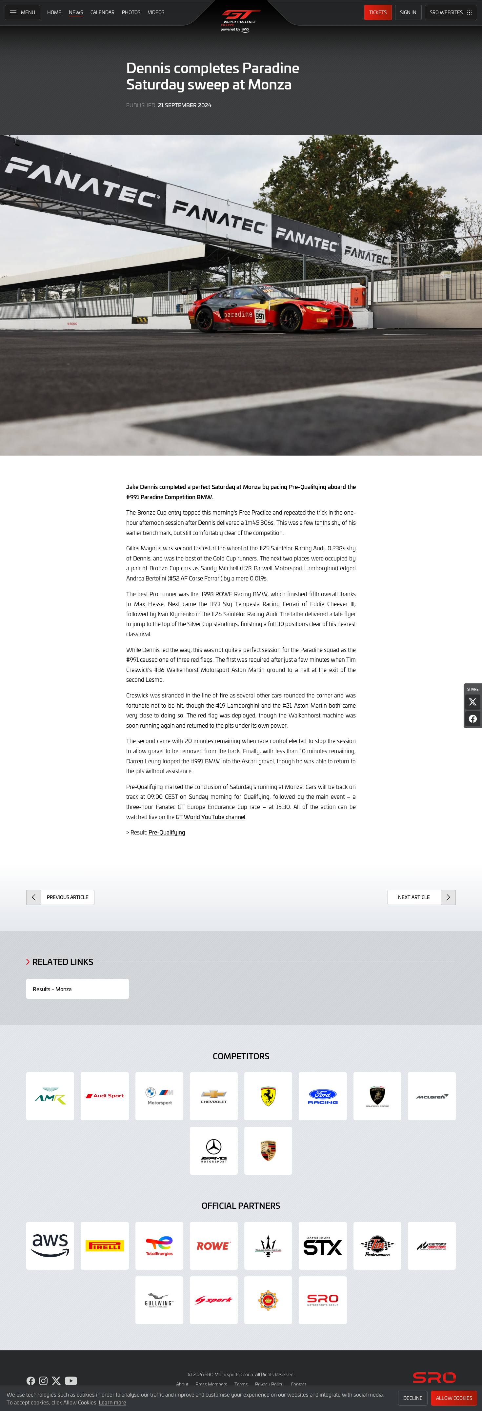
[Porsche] (268, 1151)
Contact (298, 1384)
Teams (241, 1384)
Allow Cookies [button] (454, 1398)
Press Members (211, 1384)
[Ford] (323, 1096)
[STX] (323, 1246)
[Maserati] (268, 1246)
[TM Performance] (377, 1246)
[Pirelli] (105, 1246)
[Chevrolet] (214, 1096)
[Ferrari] (268, 1096)
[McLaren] (432, 1096)
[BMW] (159, 1096)
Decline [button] (413, 1398)
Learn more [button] (112, 1402)
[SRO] (323, 1300)
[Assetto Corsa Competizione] (432, 1246)
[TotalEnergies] (159, 1246)
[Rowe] (214, 1246)
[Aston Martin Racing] (50, 1096)
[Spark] (214, 1300)
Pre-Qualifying (167, 832)
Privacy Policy (269, 1384)
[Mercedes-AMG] (214, 1151)
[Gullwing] (159, 1300)
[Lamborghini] (377, 1096)
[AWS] (50, 1246)
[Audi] (105, 1096)
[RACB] (268, 1300)
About (182, 1384)
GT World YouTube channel (210, 817)
